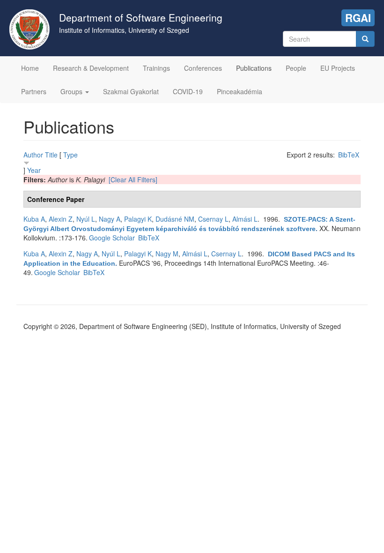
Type (70, 154)
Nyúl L (85, 219)
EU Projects (337, 68)
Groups (72, 91)
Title (51, 154)
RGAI (358, 17)
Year (34, 170)
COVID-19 (188, 91)
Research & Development (91, 68)
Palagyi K (138, 219)
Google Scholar (112, 237)
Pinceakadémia (239, 91)
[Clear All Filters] (133, 179)
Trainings (156, 68)
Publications (254, 68)
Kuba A (34, 219)
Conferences (203, 68)
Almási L (245, 219)
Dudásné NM (174, 219)
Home (30, 68)
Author (33, 154)
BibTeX (348, 154)
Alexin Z (61, 219)
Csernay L (213, 219)
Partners (33, 91)
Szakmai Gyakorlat (131, 91)
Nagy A (109, 219)
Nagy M (166, 253)
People (296, 68)
